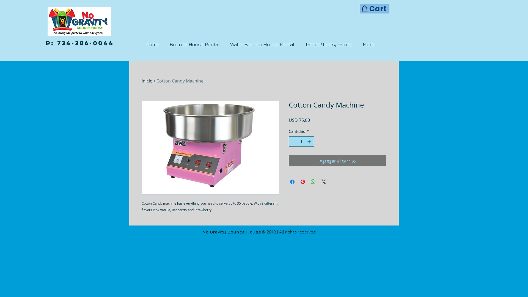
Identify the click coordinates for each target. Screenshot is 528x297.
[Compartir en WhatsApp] (313, 181)
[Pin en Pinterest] (302, 181)
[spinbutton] (301, 141)
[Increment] (309, 141)
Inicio (147, 81)
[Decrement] (293, 141)
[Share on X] (323, 181)
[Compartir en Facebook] (292, 181)
